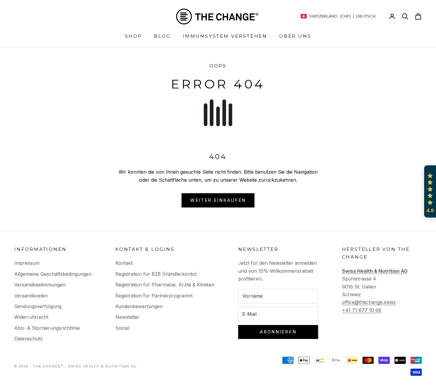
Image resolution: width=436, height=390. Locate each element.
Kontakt (124, 263)
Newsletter (127, 317)
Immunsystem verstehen (225, 36)
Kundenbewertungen (139, 306)
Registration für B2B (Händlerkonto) (156, 274)
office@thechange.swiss (369, 302)
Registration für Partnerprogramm (153, 296)
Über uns (295, 36)
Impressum (26, 263)
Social (122, 328)
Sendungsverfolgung (37, 306)
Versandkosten (31, 296)
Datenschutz (28, 339)
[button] (430, 191)
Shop (133, 36)
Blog (162, 36)
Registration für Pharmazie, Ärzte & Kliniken (164, 285)
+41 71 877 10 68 (361, 310)
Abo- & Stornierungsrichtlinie (47, 328)
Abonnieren (278, 331)
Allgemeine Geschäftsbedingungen (53, 274)
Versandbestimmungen (40, 285)
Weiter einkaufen (218, 200)
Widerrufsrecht (31, 317)
